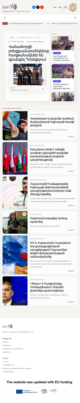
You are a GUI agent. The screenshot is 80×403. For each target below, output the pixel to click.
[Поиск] (75, 18)
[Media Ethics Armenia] (73, 7)
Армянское (6, 352)
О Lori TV (5, 362)
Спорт (12, 37)
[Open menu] (4, 18)
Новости (5, 342)
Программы (6, 345)
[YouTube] (42, 7)
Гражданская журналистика (12, 349)
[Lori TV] (9, 6)
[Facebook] (34, 7)
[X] (38, 7)
